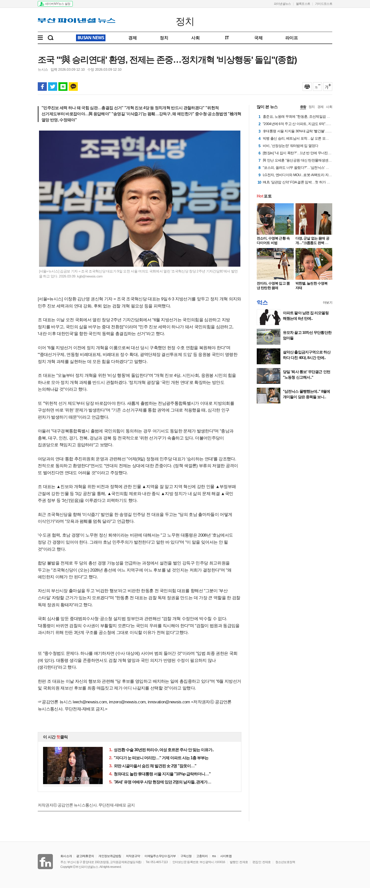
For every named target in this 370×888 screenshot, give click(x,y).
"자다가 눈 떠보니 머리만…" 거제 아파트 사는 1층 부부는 (158, 758)
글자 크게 (327, 86)
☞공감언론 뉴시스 (55, 702)
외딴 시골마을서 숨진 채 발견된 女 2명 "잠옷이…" (152, 766)
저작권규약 (133, 856)
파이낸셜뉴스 (282, 4)
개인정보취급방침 (109, 856)
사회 (195, 38)
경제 (132, 38)
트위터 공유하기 (52, 86)
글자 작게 (317, 86)
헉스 (262, 302)
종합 (303, 107)
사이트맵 (226, 856)
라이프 (291, 38)
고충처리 (202, 856)
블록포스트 (303, 4)
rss (214, 856)
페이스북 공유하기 (42, 86)
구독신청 (186, 856)
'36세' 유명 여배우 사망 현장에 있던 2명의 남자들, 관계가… (160, 782)
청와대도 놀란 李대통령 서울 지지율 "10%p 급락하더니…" (160, 774)
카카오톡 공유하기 (73, 86)
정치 (185, 20)
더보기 (327, 302)
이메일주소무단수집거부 (160, 856)
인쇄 (307, 86)
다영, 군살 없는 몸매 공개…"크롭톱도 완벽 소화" (312, 242)
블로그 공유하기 (62, 86)
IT (227, 38)
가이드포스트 (323, 4)
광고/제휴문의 (85, 856)
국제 (258, 38)
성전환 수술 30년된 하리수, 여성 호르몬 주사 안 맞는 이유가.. (161, 750)
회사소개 (66, 856)
